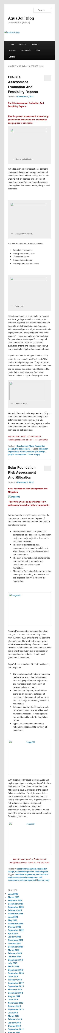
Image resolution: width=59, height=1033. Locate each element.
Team (38, 50)
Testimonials (25, 50)
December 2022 (15, 923)
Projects (12, 50)
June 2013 (13, 1012)
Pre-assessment (22, 448)
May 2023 (12, 920)
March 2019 (13, 966)
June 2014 (13, 999)
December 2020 (15, 946)
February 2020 (15, 953)
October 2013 (14, 1006)
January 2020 (14, 956)
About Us (22, 44)
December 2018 (15, 969)
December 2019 (15, 959)
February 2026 (15, 900)
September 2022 (16, 930)
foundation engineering (25, 874)
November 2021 (15, 939)
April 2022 (13, 933)
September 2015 (16, 986)
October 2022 (14, 926)
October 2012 (14, 1025)
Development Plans (25, 446)
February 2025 (15, 910)
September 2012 (16, 1029)
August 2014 (14, 996)
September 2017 (16, 982)
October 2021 (14, 943)
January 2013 (14, 1022)
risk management (28, 880)
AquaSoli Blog (21, 18)
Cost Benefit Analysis (26, 868)
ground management (29, 877)
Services (34, 44)
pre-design (40, 451)
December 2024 (15, 913)
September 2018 (16, 973)
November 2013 (15, 1002)
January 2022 (14, 936)
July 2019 (12, 963)
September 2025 (16, 906)
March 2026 (13, 897)
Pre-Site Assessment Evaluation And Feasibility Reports (23, 84)
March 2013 (13, 1015)
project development (17, 454)
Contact (12, 56)
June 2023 (13, 916)
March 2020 (13, 949)
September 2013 (16, 1009)
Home (11, 44)
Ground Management (24, 871)
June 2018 (13, 976)
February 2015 (15, 989)
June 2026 (13, 893)
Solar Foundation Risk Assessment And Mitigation (22, 472)
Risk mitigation (41, 871)
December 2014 (15, 992)
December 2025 (15, 903)
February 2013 (15, 1019)
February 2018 (15, 979)
